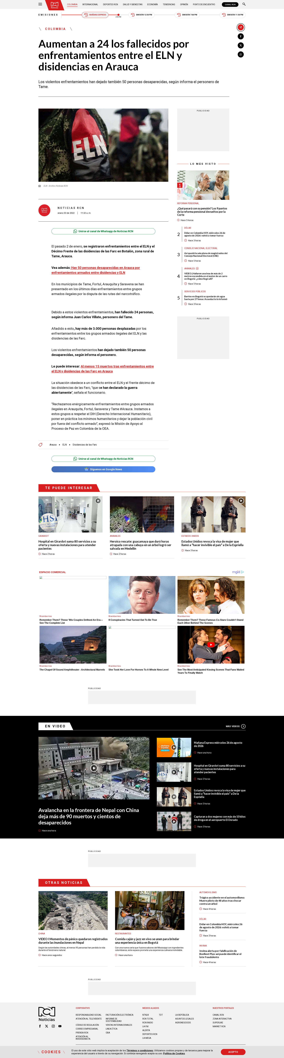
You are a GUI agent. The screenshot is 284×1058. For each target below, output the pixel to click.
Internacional (90, 4)
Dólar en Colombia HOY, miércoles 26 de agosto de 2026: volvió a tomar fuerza (204, 234)
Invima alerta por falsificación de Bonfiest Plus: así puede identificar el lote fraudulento (220, 954)
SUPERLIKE (218, 1022)
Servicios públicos (195, 291)
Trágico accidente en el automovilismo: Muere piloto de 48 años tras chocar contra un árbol (222, 900)
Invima (203, 945)
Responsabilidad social (88, 1015)
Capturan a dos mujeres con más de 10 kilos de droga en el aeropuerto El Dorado (220, 818)
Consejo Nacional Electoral (201, 248)
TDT (161, 1015)
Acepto (233, 1052)
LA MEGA (146, 1038)
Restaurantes (123, 933)
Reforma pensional (188, 203)
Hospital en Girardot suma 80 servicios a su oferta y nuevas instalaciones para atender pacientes (67, 545)
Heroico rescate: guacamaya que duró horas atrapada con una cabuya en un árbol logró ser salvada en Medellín (140, 545)
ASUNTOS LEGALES (184, 1019)
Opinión (184, 4)
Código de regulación (87, 1025)
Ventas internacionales (119, 1025)
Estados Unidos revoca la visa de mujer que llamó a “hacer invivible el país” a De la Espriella (212, 543)
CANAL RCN (230, 4)
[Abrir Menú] (40, 4)
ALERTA (146, 1030)
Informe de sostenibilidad (114, 1020)
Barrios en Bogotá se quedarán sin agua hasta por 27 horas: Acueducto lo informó (205, 297)
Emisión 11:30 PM (235, 15)
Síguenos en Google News (106, 469)
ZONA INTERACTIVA (222, 1019)
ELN (64, 444)
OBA (108, 1032)
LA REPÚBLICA (182, 1015)
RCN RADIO (147, 1022)
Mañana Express (97, 15)
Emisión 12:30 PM (144, 15)
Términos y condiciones (139, 1050)
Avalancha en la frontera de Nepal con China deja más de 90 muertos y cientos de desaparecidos (88, 816)
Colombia (72, 4)
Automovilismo (208, 892)
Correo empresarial (87, 1029)
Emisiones (48, 14)
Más (233, 726)
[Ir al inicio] (54, 5)
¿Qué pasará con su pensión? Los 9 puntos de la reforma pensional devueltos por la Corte (202, 211)
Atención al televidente (89, 1019)
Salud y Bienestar (132, 4)
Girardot (43, 536)
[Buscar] (244, 4)
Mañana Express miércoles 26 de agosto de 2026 (218, 744)
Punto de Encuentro (204, 4)
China (41, 933)
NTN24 (145, 1015)
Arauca (53, 444)
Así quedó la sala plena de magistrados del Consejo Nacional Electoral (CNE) (205, 254)
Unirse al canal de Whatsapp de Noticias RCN (106, 231)
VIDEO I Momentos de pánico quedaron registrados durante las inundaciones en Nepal (73, 940)
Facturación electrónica (119, 1015)
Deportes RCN (110, 4)
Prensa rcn (82, 1032)
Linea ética (111, 1029)
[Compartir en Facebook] (241, 36)
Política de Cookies (174, 1053)
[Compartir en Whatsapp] (241, 54)
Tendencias (169, 4)
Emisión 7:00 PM (189, 15)
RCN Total (147, 1019)
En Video (55, 726)
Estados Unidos (190, 536)
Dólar (187, 228)
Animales (189, 268)
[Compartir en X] (241, 45)
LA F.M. (145, 1026)
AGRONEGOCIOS (183, 1022)
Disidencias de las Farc (85, 444)
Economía (152, 4)
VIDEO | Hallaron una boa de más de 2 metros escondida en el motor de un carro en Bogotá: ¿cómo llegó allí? (205, 276)
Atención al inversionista (83, 1037)
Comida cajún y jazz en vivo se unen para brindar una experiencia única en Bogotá (147, 940)
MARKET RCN (219, 1026)
